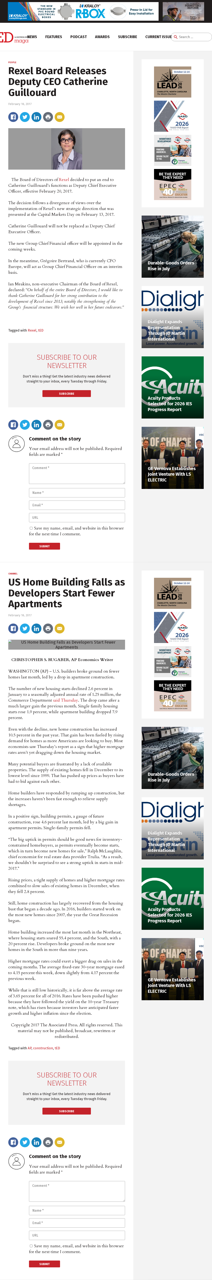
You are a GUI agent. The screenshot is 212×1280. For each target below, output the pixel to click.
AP (29, 1048)
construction (43, 1048)
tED (40, 330)
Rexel (64, 179)
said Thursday (65, 700)
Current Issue (158, 37)
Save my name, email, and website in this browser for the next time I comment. (76, 531)
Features (53, 37)
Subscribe (127, 37)
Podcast (78, 37)
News (32, 37)
